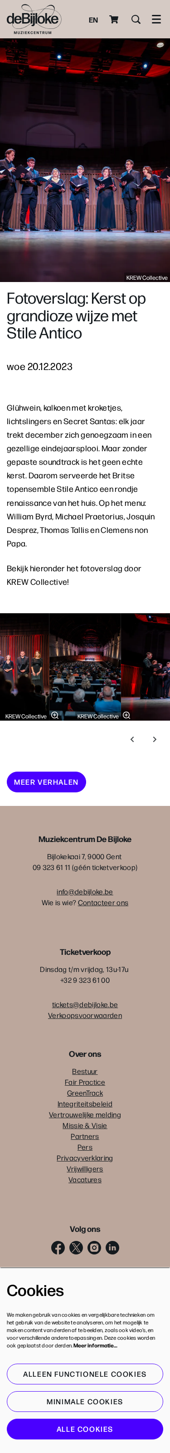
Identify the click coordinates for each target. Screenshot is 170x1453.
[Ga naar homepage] (34, 19)
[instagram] (94, 1247)
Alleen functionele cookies (85, 1374)
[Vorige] (132, 739)
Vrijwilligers (85, 1168)
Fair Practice (85, 1082)
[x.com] (76, 1247)
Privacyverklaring (85, 1157)
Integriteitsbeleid (85, 1103)
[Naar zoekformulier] (136, 19)
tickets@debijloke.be (85, 1004)
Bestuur (84, 1071)
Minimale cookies (85, 1401)
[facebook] (58, 1247)
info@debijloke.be (85, 891)
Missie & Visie (85, 1125)
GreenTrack (85, 1092)
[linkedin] (112, 1247)
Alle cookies (85, 1429)
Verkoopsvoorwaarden (85, 1015)
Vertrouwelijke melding (85, 1114)
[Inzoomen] (54, 715)
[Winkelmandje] (114, 19)
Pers (85, 1147)
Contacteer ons (103, 902)
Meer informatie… (95, 1345)
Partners (85, 1136)
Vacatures (85, 1179)
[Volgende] (155, 739)
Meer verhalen (46, 782)
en (93, 19)
